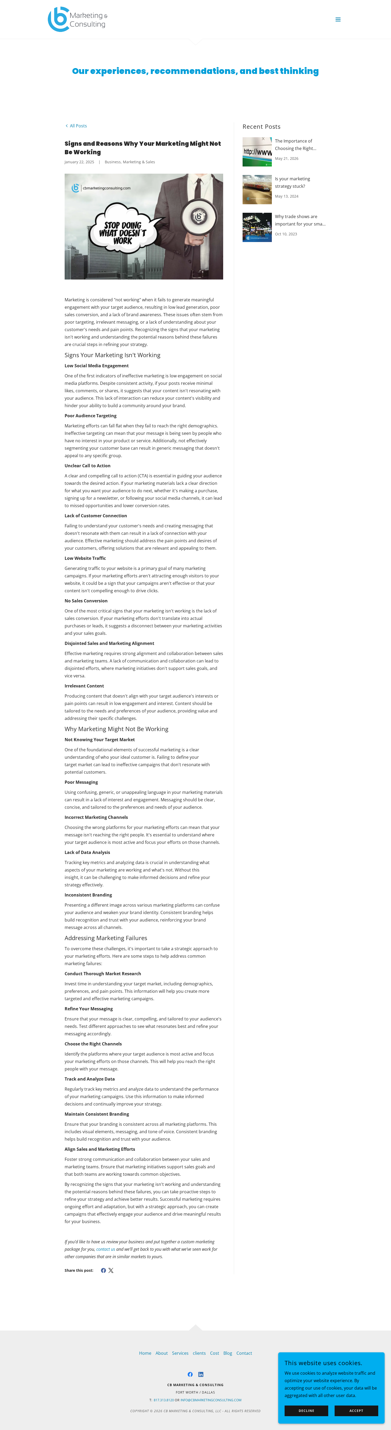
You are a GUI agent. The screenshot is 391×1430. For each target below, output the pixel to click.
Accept (356, 1411)
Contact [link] (244, 1353)
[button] (338, 19)
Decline (306, 1411)
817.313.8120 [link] (164, 1400)
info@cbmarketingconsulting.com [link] (211, 1400)
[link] (78, 19)
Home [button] (145, 1353)
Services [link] (180, 1353)
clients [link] (199, 1353)
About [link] (162, 1353)
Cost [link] (214, 1353)
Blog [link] (227, 1353)
